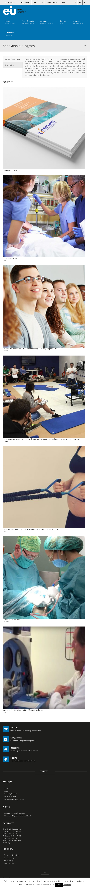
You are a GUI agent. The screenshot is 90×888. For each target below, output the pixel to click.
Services (63, 22)
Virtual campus (10, 2)
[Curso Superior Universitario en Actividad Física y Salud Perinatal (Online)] (44, 487)
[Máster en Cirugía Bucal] (44, 577)
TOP (45, 872)
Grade (6, 788)
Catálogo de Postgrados (12, 170)
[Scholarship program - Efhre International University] (14, 10)
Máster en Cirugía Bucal (12, 620)
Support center (52, 2)
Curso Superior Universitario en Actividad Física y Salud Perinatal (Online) (30, 529)
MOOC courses (24, 2)
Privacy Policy (8, 861)
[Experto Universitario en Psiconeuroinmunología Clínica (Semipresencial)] (44, 306)
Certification (9, 34)
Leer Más (67, 884)
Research (78, 22)
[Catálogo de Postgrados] (44, 128)
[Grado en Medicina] (44, 216)
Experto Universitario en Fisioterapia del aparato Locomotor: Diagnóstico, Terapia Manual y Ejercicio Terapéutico (41, 440)
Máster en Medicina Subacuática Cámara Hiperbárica (23, 710)
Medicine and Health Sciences (14, 813)
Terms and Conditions (11, 855)
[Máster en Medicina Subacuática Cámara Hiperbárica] (44, 668)
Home (84, 45)
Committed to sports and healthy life (23, 761)
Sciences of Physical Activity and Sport (17, 816)
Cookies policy (9, 858)
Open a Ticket (38, 2)
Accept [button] (58, 885)
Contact (63, 2)
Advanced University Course (14, 799)
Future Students (28, 22)
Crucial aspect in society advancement (24, 751)
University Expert (10, 797)
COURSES (44, 771)
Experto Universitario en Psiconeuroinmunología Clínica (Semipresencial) (30, 349)
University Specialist (11, 794)
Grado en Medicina (10, 258)
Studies (10, 22)
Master (6, 791)
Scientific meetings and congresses (23, 741)
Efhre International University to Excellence (25, 731)
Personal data (9, 863)
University (46, 22)
